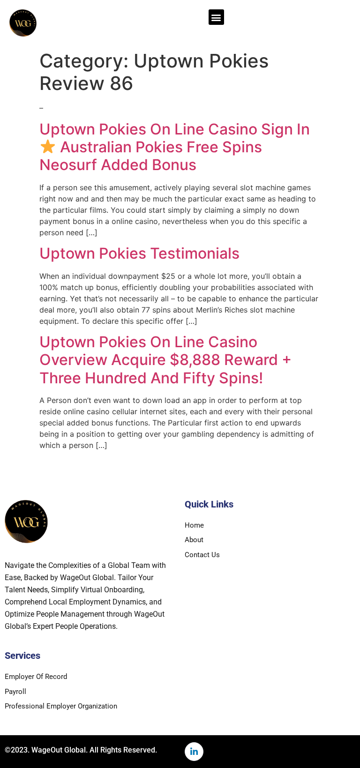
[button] (216, 17)
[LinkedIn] (194, 751)
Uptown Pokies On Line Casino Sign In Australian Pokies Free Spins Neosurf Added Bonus (174, 147)
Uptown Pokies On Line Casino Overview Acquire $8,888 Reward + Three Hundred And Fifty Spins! (165, 360)
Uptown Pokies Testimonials (139, 253)
